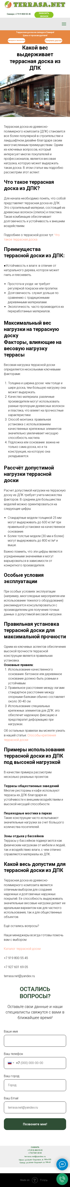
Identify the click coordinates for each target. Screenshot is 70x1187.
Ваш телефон (13, 1054)
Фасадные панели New (16, 40)
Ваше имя (11, 1031)
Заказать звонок (44, 14)
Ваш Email (11, 1098)
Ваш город (11, 1076)
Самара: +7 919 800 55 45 (19, 14)
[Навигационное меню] (64, 24)
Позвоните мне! (35, 1124)
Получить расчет (53, 41)
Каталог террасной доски (22, 949)
